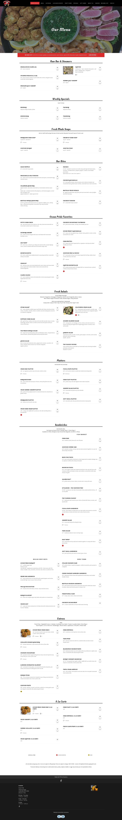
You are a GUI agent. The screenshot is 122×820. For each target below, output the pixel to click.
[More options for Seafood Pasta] (57, 686)
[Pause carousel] (121, 52)
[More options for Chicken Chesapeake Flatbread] (100, 223)
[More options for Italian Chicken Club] (100, 563)
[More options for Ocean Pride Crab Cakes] (57, 630)
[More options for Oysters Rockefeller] (100, 265)
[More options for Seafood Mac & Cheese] (100, 253)
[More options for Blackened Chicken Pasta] (100, 649)
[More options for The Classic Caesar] (100, 345)
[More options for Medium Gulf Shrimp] (57, 86)
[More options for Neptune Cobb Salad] (57, 319)
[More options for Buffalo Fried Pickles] (100, 191)
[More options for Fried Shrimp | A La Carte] (57, 720)
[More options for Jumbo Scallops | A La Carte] (57, 728)
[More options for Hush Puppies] (57, 167)
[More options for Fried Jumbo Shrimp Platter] (57, 390)
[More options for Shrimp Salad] (100, 520)
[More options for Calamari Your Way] (57, 186)
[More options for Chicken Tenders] (100, 201)
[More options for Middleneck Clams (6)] (57, 67)
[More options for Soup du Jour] (100, 148)
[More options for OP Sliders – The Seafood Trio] (100, 488)
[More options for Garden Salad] (100, 333)
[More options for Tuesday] (100, 108)
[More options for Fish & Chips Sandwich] (100, 509)
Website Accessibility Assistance (61, 812)
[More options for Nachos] (100, 167)
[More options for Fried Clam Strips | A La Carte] (100, 727)
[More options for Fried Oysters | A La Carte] (57, 739)
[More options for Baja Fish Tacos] (100, 458)
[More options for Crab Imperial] (100, 630)
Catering (48, 3)
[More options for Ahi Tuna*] (57, 243)
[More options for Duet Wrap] (100, 540)
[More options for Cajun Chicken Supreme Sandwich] (100, 574)
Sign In (112, 3)
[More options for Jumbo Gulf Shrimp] (100, 81)
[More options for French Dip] (58, 604)
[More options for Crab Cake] (100, 439)
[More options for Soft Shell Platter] (100, 399)
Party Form (68, 3)
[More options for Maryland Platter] (57, 400)
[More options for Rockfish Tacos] (100, 468)
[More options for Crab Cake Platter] (57, 369)
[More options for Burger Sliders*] (58, 596)
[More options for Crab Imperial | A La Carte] (100, 716)
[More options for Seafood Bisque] (57, 148)
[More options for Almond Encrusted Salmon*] (57, 665)
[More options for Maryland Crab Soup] (57, 138)
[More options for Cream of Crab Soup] (100, 138)
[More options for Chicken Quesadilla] (100, 180)
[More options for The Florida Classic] (100, 498)
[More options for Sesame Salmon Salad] (100, 321)
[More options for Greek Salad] (57, 341)
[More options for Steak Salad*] (57, 307)
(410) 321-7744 (21, 793)
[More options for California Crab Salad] (100, 307)
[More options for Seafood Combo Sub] (100, 447)
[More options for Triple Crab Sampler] (100, 670)
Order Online (35, 3)
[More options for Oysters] (100, 67)
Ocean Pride (94, 788)
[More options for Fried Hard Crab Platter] (57, 409)
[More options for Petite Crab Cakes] (57, 223)
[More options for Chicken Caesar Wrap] (100, 603)
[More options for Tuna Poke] (100, 639)
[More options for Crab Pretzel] (100, 242)
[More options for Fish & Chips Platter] (100, 369)
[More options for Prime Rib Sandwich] (58, 577)
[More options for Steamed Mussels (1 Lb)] (57, 76)
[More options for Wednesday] (57, 116)
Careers (97, 3)
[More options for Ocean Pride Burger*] (58, 563)
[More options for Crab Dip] (57, 264)
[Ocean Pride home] (6, 3)
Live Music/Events (58, 3)
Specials (75, 3)
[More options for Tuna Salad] (100, 531)
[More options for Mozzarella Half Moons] (57, 176)
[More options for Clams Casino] (57, 275)
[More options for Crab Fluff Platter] (100, 380)
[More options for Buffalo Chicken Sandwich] (100, 584)
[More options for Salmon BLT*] (100, 480)
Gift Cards (83, 3)
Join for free (92, 55)
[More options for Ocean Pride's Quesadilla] (100, 231)
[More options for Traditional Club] (100, 594)
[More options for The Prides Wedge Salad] (57, 331)
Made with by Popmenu (34, 777)
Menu (42, 3)
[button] (39, 68)
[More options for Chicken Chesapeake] (57, 653)
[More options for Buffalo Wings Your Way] (57, 201)
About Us (90, 3)
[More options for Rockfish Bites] (57, 253)
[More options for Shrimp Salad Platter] (100, 389)
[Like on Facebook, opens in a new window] (61, 781)
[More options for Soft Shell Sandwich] (100, 552)
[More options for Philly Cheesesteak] (58, 587)
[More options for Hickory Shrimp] (57, 233)
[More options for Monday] (57, 108)
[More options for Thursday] (100, 116)
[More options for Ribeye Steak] (57, 675)
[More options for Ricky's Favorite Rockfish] (100, 659)
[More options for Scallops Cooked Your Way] (57, 642)
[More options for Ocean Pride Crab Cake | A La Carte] (57, 707)
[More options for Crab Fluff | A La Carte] (100, 707)
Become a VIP (104, 3)
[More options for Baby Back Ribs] (57, 380)
